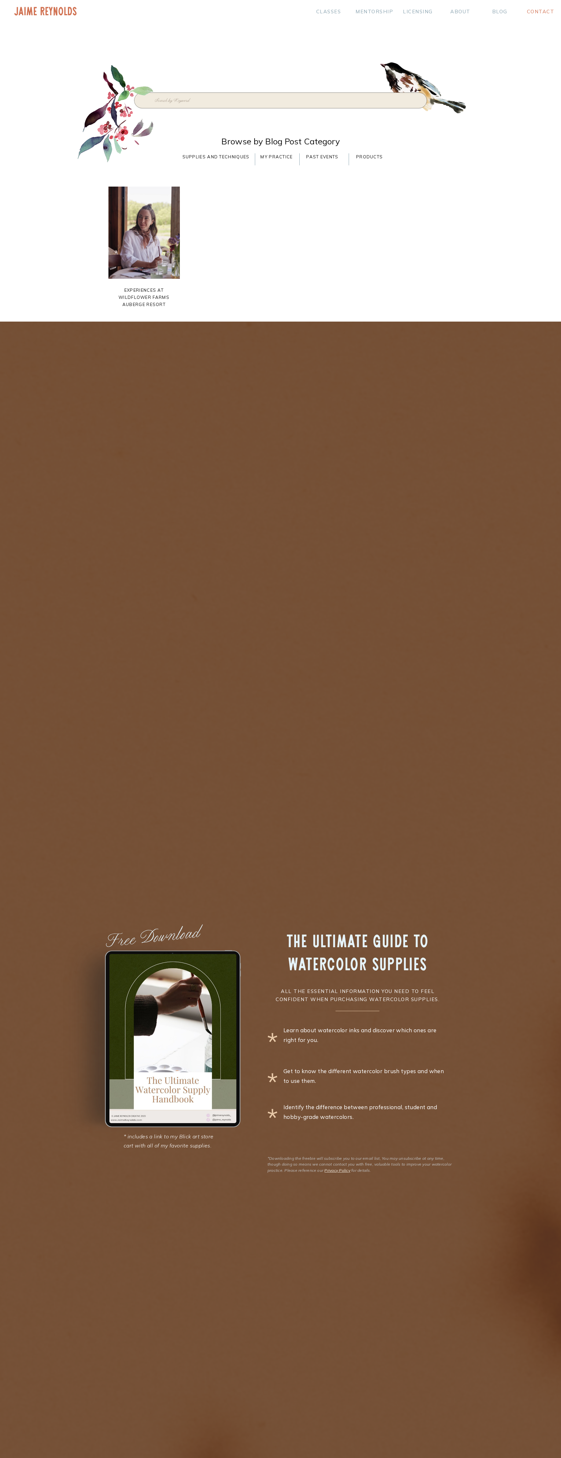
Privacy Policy (337, 1170)
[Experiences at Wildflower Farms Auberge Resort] (144, 233)
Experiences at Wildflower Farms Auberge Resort (143, 297)
